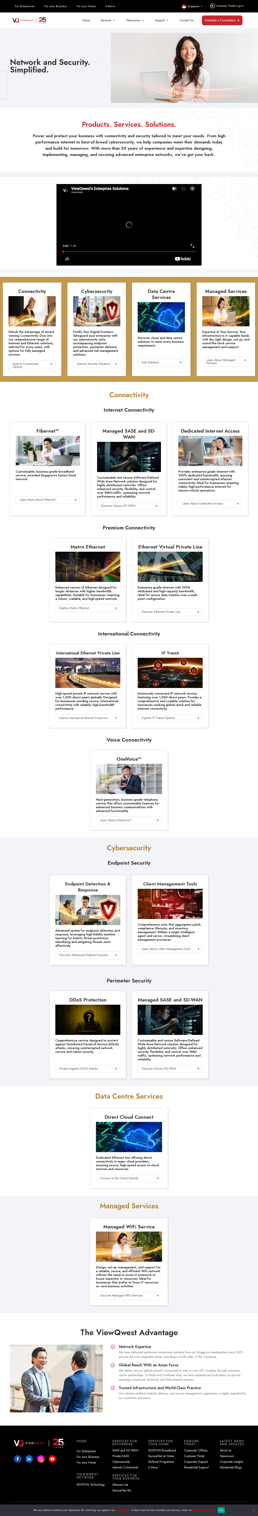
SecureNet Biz (121, 1490)
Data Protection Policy (203, 1510)
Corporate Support (196, 1462)
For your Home (86, 6)
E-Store (110, 6)
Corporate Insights (231, 1462)
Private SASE (120, 1456)
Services (106, 20)
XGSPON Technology (91, 1485)
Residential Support (196, 1467)
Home (86, 20)
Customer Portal (194, 1456)
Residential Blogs (231, 1467)
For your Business (55, 6)
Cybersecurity (121, 1462)
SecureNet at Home (161, 1456)
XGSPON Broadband (162, 1450)
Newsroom (133, 20)
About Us (226, 1450)
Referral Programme (161, 1462)
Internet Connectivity (125, 1467)
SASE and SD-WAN (125, 1450)
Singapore (192, 6)
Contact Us (186, 20)
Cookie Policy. (123, 1510)
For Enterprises (25, 6)
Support (160, 20)
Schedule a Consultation (220, 20)
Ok (221, 1509)
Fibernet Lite (120, 1485)
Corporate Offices (195, 1450)
